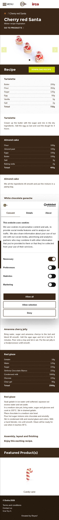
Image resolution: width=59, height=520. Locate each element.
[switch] (52, 267)
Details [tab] (29, 213)
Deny (29, 313)
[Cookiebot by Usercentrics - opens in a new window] (44, 205)
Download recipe (41, 69)
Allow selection (29, 305)
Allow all (29, 296)
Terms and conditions (12, 505)
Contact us (7, 508)
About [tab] (48, 213)
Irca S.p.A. (7, 511)
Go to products (13, 28)
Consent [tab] (10, 213)
